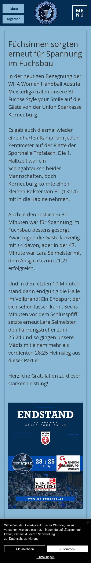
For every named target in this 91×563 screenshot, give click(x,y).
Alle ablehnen (25, 549)
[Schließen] (85, 524)
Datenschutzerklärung (24, 538)
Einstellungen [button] (46, 557)
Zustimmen (67, 549)
